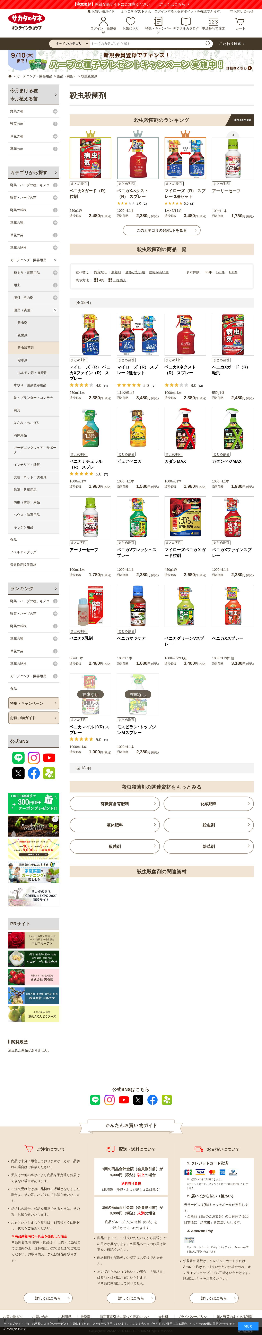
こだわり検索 (230, 44)
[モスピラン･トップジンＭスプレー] (138, 694)
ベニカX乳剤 (81, 638)
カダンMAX (175, 461)
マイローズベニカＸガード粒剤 (185, 552)
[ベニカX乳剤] (90, 606)
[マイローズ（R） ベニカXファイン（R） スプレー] (90, 335)
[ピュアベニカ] (138, 429)
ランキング (22, 588)
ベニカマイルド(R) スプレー (89, 730)
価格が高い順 (159, 272)
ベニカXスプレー (227, 638)
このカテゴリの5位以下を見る (162, 230)
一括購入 (119, 280)
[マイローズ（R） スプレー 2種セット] (185, 158)
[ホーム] (10, 76)
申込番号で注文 (213, 28)
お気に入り (131, 28)
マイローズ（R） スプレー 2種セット (185, 193)
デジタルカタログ (186, 28)
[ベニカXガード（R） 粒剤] (90, 158)
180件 (233, 272)
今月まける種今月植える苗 (24, 94)
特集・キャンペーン (158, 30)
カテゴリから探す (29, 172)
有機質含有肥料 (115, 803)
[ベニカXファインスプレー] (233, 517)
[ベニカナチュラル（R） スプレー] (90, 429)
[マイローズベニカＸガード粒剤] (185, 517)
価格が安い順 (135, 272)
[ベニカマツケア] (138, 606)
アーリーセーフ (226, 191)
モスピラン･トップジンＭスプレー (136, 730)
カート (240, 28)
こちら (198, 1278)
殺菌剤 (115, 846)
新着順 (116, 272)
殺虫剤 (209, 825)
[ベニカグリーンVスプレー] (185, 606)
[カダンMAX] (185, 429)
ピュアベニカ (129, 461)
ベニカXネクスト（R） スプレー (132, 193)
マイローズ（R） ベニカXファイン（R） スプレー (90, 373)
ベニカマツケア (131, 638)
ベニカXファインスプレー (232, 552)
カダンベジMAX (227, 461)
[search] (208, 44)
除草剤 (209, 846)
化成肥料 (209, 803)
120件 (220, 272)
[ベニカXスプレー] (233, 606)
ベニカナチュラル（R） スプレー (86, 464)
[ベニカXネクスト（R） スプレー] (138, 158)
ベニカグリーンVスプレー (184, 641)
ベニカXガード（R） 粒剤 (89, 193)
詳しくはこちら (180, 4)
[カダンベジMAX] (233, 429)
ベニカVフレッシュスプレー (137, 552)
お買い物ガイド (103, 11)
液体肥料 (115, 825)
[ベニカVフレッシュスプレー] (138, 517)
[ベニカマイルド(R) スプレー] (90, 694)
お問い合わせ (243, 11)
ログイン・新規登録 (103, 30)
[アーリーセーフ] (233, 158)
